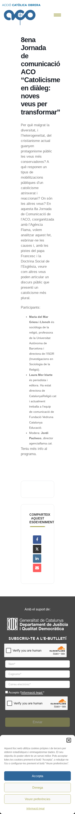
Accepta (37, 776)
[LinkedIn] (37, 558)
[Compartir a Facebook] (37, 539)
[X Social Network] (37, 549)
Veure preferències (37, 799)
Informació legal (35, 808)
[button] (69, 740)
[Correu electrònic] (37, 568)
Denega (37, 787)
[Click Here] (57, 15)
